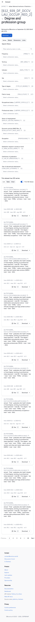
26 (28, 538)
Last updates (8, 575)
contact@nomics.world (11, 556)
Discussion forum (9, 559)
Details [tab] (10, 40)
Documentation (8, 588)
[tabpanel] (17, 291)
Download (5, 35)
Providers (7, 578)
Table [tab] (8, 182)
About (6, 570)
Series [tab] (4, 40)
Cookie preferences (10, 607)
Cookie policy (8, 610)
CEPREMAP (25, 616)
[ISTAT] (3, 6)
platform (15, 599)
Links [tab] (23, 40)
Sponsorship (8, 580)
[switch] (22, 182)
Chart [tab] (12, 182)
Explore (6, 572)
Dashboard (7, 591)
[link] (16, 6)
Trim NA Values (29, 181)
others (20, 594)
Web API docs (8, 596)
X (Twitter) (7, 561)
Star (16, 215)
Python (14, 594)
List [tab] (4, 182)
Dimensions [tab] (17, 40)
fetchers (20, 599)
